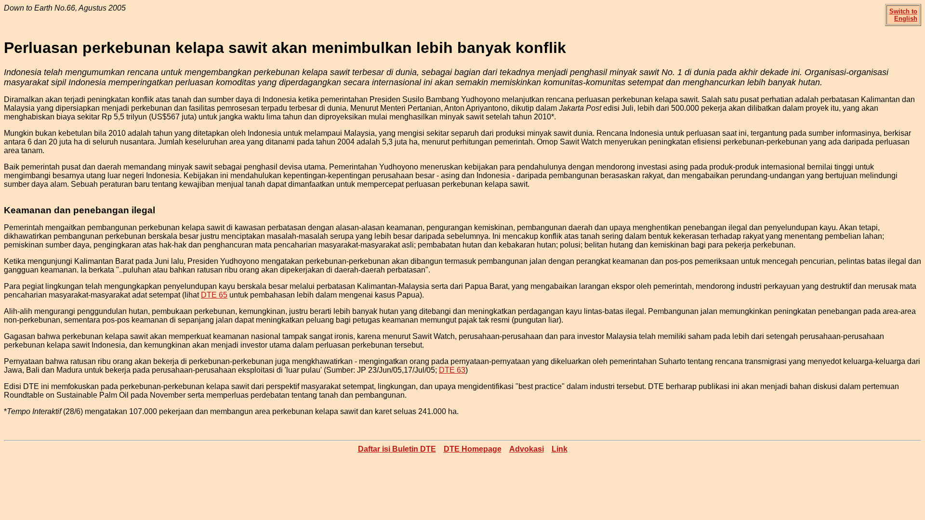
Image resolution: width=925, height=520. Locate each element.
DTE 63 (452, 370)
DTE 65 (214, 295)
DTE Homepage (473, 449)
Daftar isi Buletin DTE (397, 449)
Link (560, 449)
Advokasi (526, 449)
